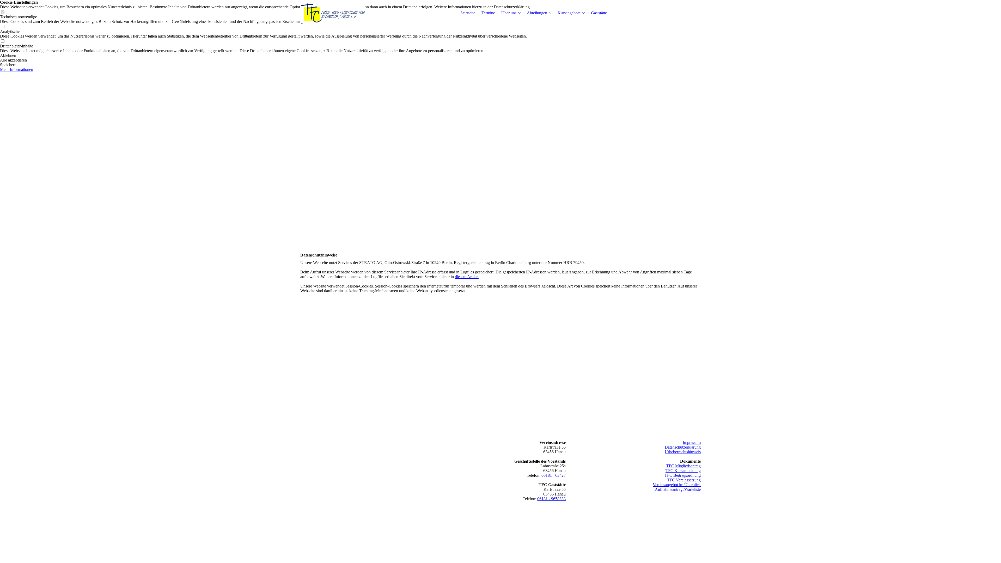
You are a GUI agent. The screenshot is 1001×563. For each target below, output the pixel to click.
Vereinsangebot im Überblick (677, 484)
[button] (265, 55)
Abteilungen (537, 13)
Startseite (467, 13)
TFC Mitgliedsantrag (683, 466)
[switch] (2, 27)
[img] (332, 13)
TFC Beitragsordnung (682, 475)
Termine (488, 13)
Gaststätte (599, 13)
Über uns (508, 13)
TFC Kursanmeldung (683, 470)
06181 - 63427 (553, 475)
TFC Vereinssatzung (684, 480)
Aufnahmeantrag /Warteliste (678, 489)
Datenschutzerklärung (683, 447)
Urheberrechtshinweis (683, 452)
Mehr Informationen (16, 69)
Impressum (692, 442)
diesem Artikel (467, 276)
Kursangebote (569, 13)
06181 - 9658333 (551, 499)
